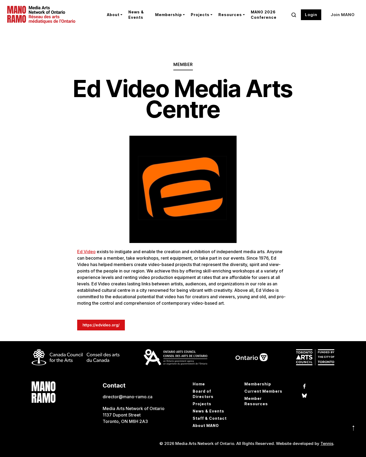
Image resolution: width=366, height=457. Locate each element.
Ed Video (86, 251)
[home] (53, 14)
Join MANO (343, 14)
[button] (113, 15)
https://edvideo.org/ (101, 325)
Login (311, 14)
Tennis (326, 443)
